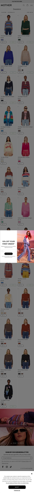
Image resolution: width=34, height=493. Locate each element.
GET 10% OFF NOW (8, 253)
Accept (17, 487)
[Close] (32, 474)
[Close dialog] (32, 231)
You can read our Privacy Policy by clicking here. (17, 483)
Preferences (17, 490)
